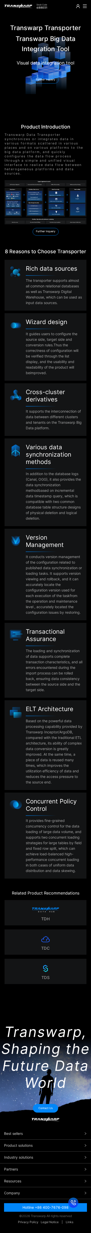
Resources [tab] (12, 1181)
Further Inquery (45, 231)
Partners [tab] (11, 1169)
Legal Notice (50, 1222)
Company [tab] (12, 1193)
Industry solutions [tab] (18, 1157)
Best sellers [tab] (13, 1133)
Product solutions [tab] (18, 1145)
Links (69, 1222)
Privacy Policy (28, 1222)
